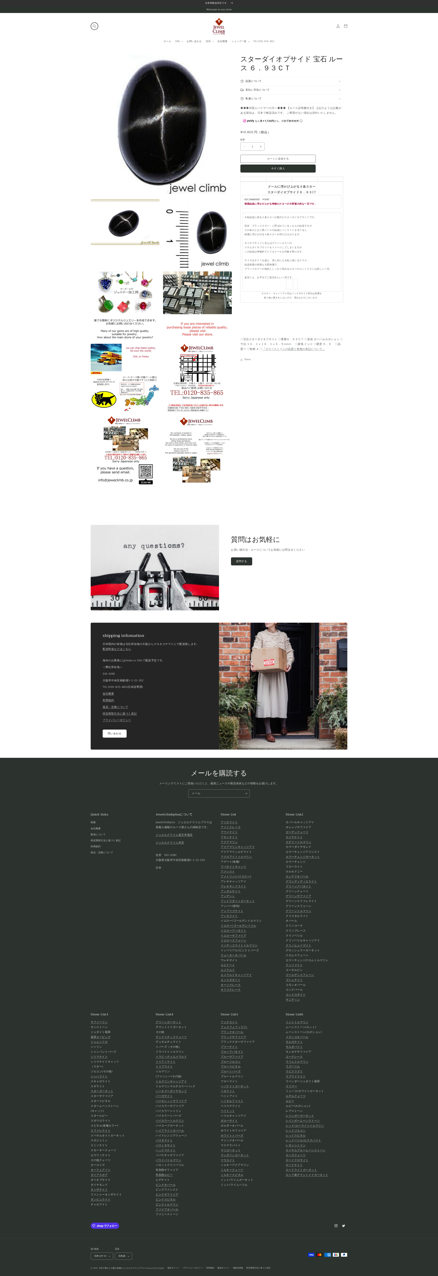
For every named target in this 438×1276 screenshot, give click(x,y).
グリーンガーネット (168, 1022)
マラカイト (228, 1160)
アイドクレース (231, 827)
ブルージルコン (231, 1061)
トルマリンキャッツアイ (171, 1081)
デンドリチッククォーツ (171, 1037)
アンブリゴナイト (232, 911)
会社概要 (108, 693)
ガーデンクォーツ (297, 832)
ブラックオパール (232, 1032)
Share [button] (247, 359)
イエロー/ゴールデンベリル (238, 925)
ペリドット (228, 1111)
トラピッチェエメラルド (171, 1056)
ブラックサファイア (233, 1037)
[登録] (246, 793)
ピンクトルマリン (167, 1204)
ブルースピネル (231, 1066)
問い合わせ (114, 733)
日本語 (121, 1256)
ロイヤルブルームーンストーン (305, 1150)
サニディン (293, 999)
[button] (94, 26)
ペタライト (228, 1091)
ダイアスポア (99, 1174)
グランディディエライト (301, 881)
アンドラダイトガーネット (238, 901)
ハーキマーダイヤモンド (171, 1091)
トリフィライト (166, 1061)
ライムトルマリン (297, 1061)
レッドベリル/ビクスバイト (303, 1140)
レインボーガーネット (300, 1115)
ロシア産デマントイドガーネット (307, 1174)
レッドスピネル (296, 1135)
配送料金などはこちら (117, 649)
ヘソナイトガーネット (235, 1086)
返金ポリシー (173, 1268)
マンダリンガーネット (235, 1155)
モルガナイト (294, 1041)
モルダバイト (294, 1046)
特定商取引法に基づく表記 (120, 713)
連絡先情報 (238, 1268)
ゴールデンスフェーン (300, 975)
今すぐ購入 (278, 168)
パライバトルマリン (168, 1160)
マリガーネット (231, 1150)
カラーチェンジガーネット (303, 856)
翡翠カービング (101, 1037)
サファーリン (99, 1022)
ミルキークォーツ (232, 1170)
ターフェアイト (101, 1170)
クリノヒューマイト (298, 945)
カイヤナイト (294, 837)
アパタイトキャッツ (233, 866)
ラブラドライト (296, 1076)
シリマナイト (99, 1056)
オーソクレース (231, 984)
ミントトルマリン (297, 1022)
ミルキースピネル (232, 1174)
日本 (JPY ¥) (100, 1256)
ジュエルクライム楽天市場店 (174, 834)
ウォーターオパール (233, 955)
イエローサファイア (233, 935)
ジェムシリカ (99, 1041)
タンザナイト (99, 1189)
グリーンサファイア (298, 896)
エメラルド (228, 970)
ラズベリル (293, 1066)
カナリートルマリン (298, 842)
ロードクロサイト (297, 1160)
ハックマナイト (166, 1150)
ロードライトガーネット (301, 1170)
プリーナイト (229, 1046)
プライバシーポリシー (117, 720)
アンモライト (229, 916)
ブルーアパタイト (232, 1051)
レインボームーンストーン (303, 1120)
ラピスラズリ (294, 1071)
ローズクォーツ (296, 1155)
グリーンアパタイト (298, 886)
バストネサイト (166, 1145)
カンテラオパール (297, 876)
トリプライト (164, 1066)
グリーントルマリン (298, 911)
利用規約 (108, 700)
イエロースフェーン (233, 940)
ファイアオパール (167, 1209)
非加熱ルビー (164, 1174)
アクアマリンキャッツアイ (238, 846)
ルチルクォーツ (296, 1096)
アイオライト (229, 822)
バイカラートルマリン (170, 1120)
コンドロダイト (296, 994)
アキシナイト (229, 837)
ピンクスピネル (166, 1199)
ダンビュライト (101, 1199)
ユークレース (294, 1056)
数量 (242, 140)
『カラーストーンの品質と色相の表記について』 (294, 349)
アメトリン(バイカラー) (236, 876)
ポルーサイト (229, 1120)
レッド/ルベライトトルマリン (305, 1125)
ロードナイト (294, 1165)
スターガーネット (102, 1091)
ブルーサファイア (232, 1056)
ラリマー (291, 1086)
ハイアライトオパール (170, 1130)
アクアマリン (229, 842)
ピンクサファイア (167, 1194)
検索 (93, 822)
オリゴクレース (231, 989)
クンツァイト (294, 965)
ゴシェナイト (294, 979)
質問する (241, 561)
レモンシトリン (296, 1145)
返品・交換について (115, 707)
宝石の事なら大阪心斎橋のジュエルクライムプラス (122, 1268)
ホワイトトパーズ (232, 1135)
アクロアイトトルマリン (236, 856)
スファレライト (101, 1130)
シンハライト (99, 1076)
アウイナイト (229, 832)
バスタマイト (164, 1140)
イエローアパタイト (233, 930)
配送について (98, 834)
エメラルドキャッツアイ (236, 975)
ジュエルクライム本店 (170, 842)
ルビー (290, 1101)
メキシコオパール (297, 1037)
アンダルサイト (231, 891)
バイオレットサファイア (171, 1101)
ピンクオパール (166, 1184)
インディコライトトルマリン (239, 945)
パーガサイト (164, 1096)
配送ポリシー (224, 1268)
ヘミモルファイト (232, 1101)
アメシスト (228, 871)
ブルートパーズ (231, 1071)
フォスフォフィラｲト (234, 1027)
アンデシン (228, 896)
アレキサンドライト (233, 886)
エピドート (228, 965)
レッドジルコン (296, 1130)
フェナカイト (229, 1022)
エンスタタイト (231, 979)
